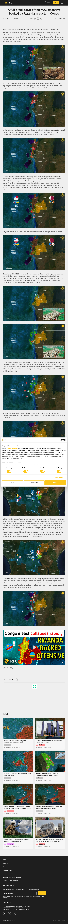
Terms (54, 920)
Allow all (55, 483)
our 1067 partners (12, 448)
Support (5, 867)
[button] (62, 3)
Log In (48, 3)
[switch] (25, 471)
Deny (12, 483)
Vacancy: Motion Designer (10, 880)
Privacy (58, 920)
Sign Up (56, 2)
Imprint (63, 920)
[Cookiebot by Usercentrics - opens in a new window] (59, 440)
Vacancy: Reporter (8, 874)
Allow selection (34, 483)
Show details (59, 477)
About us (5, 863)
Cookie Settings (7, 870)
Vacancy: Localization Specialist (12, 877)
